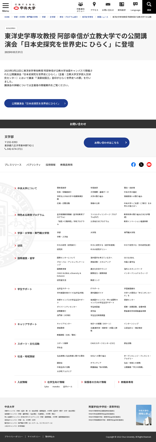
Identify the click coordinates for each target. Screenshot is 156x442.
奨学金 (93, 311)
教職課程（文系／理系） (67, 334)
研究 (20, 245)
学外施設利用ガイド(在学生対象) (70, 292)
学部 (59, 232)
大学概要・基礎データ (99, 192)
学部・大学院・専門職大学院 (33, 233)
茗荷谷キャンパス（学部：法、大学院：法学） (21, 420)
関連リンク (95, 280)
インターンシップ (131, 323)
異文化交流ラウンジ (98, 269)
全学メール (67, 386)
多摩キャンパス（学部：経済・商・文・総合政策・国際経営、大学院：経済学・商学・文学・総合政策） (40, 411)
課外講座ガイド (96, 292)
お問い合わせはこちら (106, 142)
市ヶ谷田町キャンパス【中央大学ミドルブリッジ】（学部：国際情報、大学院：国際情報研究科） (38, 417)
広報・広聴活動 (63, 203)
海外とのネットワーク (133, 269)
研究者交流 (61, 280)
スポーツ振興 (62, 343)
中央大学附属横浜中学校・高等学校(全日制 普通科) (106, 420)
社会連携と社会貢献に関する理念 (70, 355)
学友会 (59, 347)
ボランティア (95, 362)
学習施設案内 (129, 288)
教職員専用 (127, 382)
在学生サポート (63, 288)
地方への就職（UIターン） (101, 323)
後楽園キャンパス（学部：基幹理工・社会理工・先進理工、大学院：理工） (30, 414)
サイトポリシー (34, 436)
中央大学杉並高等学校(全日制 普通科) (102, 414)
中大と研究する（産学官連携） (103, 245)
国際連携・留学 (26, 258)
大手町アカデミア (64, 371)
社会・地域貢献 (26, 356)
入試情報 (22, 382)
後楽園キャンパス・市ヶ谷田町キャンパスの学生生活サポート (104, 301)
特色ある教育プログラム (31, 215)
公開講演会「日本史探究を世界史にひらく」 (36, 103)
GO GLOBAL (129, 257)
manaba (56, 386)
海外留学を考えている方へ (101, 257)
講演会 (59, 362)
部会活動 (127, 343)
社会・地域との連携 (132, 362)
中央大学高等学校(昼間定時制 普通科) (102, 411)
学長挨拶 (94, 187)
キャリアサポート (27, 324)
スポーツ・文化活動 (28, 343)
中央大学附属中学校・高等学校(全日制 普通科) (105, 417)
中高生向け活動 (63, 367)
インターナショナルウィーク (136, 273)
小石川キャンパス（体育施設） (15, 426)
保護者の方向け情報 (95, 382)
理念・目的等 (129, 187)
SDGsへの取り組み (98, 355)
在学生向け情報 (55, 382)
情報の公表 (95, 203)
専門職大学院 (129, 232)
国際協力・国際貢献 (98, 273)
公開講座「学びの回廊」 (134, 367)
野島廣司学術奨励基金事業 (135, 311)
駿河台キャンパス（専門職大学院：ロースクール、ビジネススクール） (29, 423)
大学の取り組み (96, 196)
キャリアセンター (64, 323)
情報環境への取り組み (133, 196)
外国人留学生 (129, 262)
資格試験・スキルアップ (100, 262)
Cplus (46, 386)
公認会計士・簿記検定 (133, 327)
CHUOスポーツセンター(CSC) (102, 343)
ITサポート (95, 288)
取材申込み (50, 436)
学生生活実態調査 (97, 315)
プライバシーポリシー (14, 436)
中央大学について (27, 188)
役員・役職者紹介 (64, 192)
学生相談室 (95, 306)
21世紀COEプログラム (99, 221)
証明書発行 (61, 311)
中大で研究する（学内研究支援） (137, 245)
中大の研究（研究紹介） (67, 245)
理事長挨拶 (61, 187)
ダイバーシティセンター (67, 306)
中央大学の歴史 (130, 192)
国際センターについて (66, 257)
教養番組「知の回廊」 (99, 367)
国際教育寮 (61, 269)
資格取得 (60, 327)
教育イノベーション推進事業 (136, 221)
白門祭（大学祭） (64, 315)
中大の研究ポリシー (98, 249)
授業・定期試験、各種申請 (135, 306)
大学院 (93, 232)
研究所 (59, 249)
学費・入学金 (62, 236)
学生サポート (25, 289)
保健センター (129, 299)
